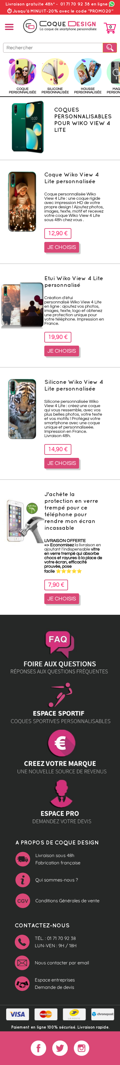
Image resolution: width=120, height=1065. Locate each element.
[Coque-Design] (60, 26)
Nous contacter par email (62, 963)
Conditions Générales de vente (67, 901)
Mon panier (110, 29)
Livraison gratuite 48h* (30, 4)
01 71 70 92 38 (84, 4)
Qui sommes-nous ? (56, 880)
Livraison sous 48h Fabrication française (57, 859)
